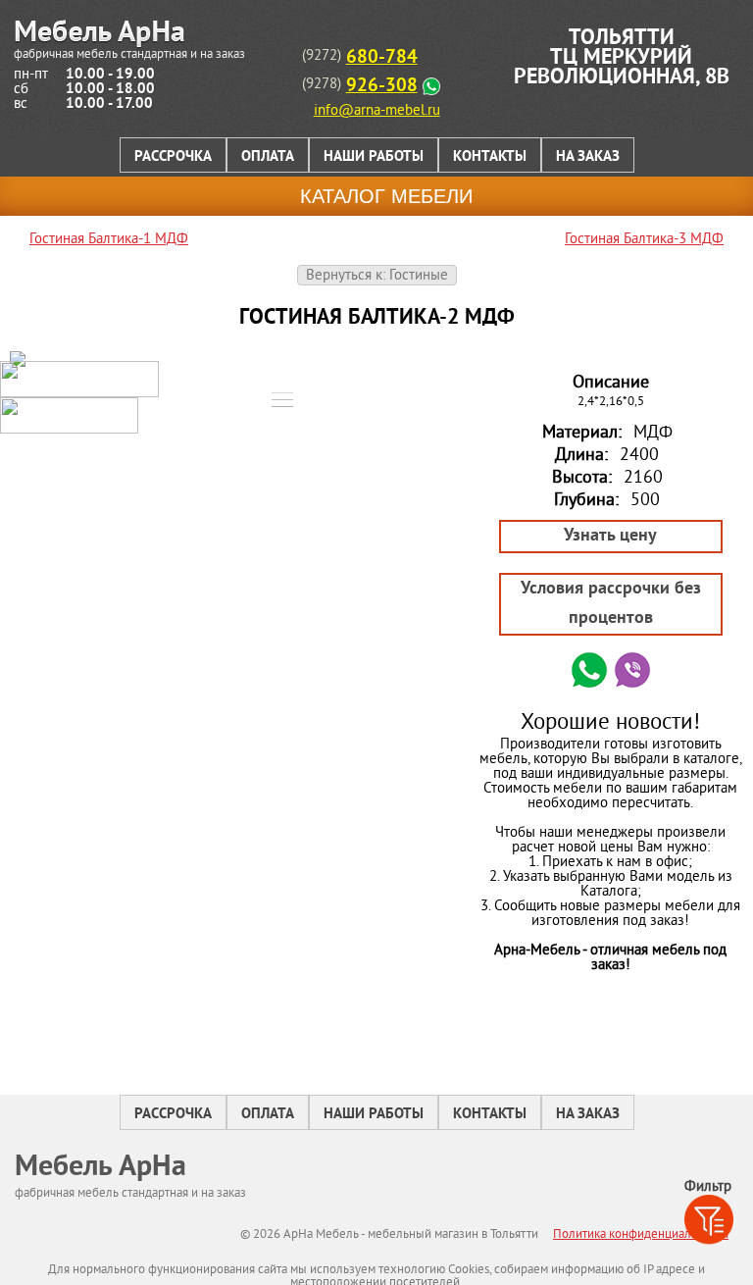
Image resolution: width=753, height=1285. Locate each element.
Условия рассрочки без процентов (611, 604)
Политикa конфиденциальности (640, 1235)
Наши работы (374, 157)
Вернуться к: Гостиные (377, 276)
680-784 (382, 58)
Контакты (490, 157)
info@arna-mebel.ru (377, 111)
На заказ (588, 157)
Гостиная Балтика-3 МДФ (644, 240)
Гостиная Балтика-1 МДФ (108, 240)
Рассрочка (173, 157)
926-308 (382, 86)
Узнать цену (610, 536)
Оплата (267, 157)
